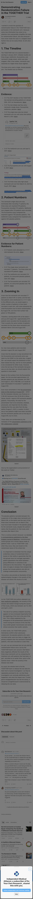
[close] (30, 869)
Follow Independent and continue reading (16, 890)
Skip (16, 894)
